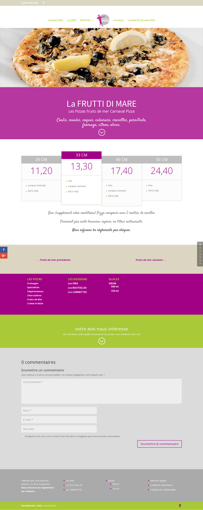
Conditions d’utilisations (161, 485)
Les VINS (73, 283)
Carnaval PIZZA (55, 20)
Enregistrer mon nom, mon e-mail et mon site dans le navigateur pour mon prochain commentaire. (72, 436)
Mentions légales (158, 480)
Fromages (32, 283)
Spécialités (33, 287)
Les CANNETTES (77, 292)
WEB (39, 505)
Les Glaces (118, 20)
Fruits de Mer (34, 299)
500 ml (115, 286)
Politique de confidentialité (163, 489)
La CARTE (71, 20)
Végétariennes (35, 291)
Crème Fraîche (35, 303)
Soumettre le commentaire (159, 444)
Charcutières (34, 295)
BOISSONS (85, 20)
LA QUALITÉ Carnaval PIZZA (141, 20)
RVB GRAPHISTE (28, 505)
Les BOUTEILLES (77, 287)
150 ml (115, 290)
